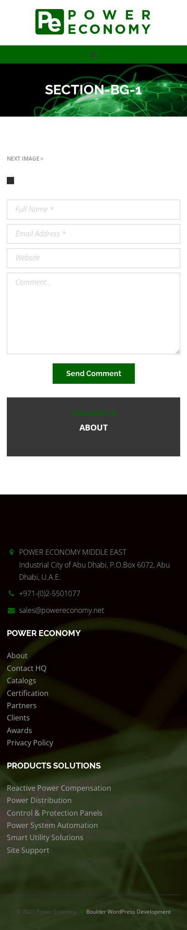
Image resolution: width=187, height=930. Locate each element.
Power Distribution (39, 800)
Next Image (23, 158)
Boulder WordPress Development (128, 911)
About (17, 656)
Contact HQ (26, 668)
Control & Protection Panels (55, 813)
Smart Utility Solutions (45, 837)
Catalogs (21, 680)
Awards (19, 730)
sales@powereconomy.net (61, 610)
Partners (22, 705)
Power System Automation (52, 825)
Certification (28, 693)
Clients (18, 718)
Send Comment (93, 373)
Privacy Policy (30, 743)
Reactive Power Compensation (59, 788)
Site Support (28, 850)
